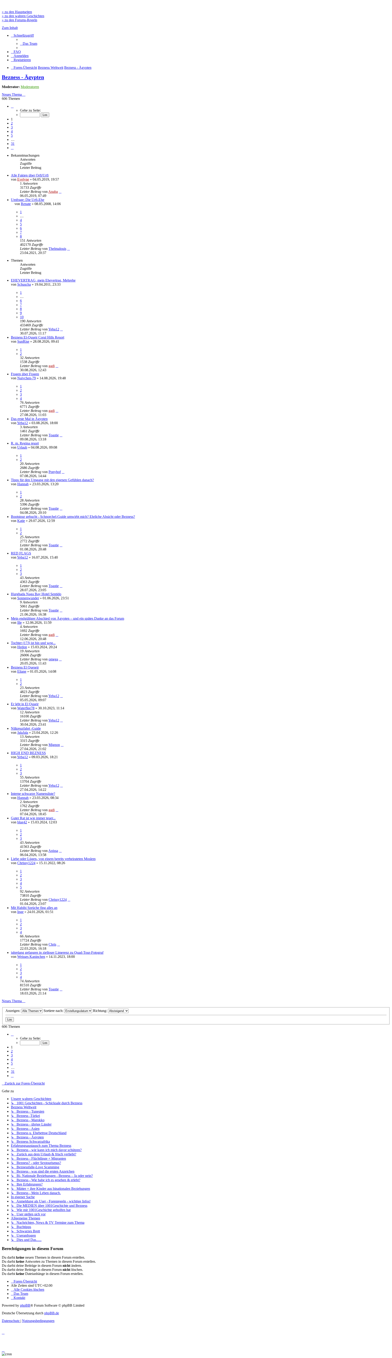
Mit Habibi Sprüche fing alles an (34, 908)
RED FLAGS (21, 553)
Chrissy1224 (26, 863)
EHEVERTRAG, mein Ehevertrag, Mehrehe (43, 280)
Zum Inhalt (10, 28)
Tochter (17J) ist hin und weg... (33, 643)
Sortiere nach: (54, 1011)
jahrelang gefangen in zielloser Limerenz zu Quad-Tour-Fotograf (57, 952)
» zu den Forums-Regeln (19, 20)
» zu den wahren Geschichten (23, 16)
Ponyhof (55, 472)
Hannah (23, 484)
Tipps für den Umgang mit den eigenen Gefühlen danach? (52, 480)
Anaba (53, 192)
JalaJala (22, 732)
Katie (21, 521)
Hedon (22, 647)
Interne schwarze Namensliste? (33, 794)
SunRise (23, 341)
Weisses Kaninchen (31, 957)
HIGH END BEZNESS (28, 753)
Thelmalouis (57, 249)
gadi (52, 366)
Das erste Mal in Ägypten (29, 419)
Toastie (54, 435)
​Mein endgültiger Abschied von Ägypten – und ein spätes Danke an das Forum (67, 618)
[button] (12, 106)
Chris (52, 944)
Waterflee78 (25, 708)
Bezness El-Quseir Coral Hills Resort (37, 337)
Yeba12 (53, 329)
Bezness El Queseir (25, 667)
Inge (20, 912)
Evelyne (23, 179)
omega (53, 659)
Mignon (54, 745)
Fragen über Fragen (25, 374)
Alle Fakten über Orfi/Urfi (30, 175)
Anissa (53, 851)
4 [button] (12, 131)
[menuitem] (28, 43)
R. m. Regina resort (25, 443)
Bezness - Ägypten (23, 77)
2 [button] (12, 123)
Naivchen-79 (26, 378)
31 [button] (13, 144)
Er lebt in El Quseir (25, 704)
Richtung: (100, 1011)
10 (22, 317)
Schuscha (24, 284)
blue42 (22, 822)
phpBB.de (51, 1313)
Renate (26, 204)
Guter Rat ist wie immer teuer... (33, 818)
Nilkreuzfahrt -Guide (26, 728)
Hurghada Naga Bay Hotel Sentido (36, 594)
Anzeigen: (13, 1011)
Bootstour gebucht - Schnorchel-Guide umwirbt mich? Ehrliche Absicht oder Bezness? (73, 517)
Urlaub (22, 447)
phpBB (25, 1305)
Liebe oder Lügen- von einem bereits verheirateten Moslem (53, 859)
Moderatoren (30, 87)
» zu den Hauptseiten (17, 12)
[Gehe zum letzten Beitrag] (60, 192)
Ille (19, 622)
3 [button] (12, 127)
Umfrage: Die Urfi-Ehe (27, 200)
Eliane (21, 671)
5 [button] (12, 135)
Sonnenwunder (28, 598)
